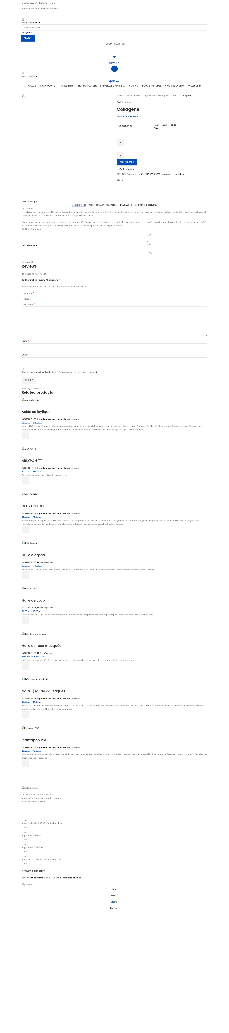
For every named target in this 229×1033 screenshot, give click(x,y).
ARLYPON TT (32, 460)
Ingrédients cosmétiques (156, 95)
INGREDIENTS (133, 95)
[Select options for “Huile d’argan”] (25, 575)
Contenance (125, 125)
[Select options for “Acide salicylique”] (25, 435)
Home (120, 95)
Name (25, 340)
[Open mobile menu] (114, 69)
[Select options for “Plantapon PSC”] (25, 763)
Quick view (25, 443)
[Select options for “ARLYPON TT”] (25, 481)
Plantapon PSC (35, 740)
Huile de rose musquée (41, 645)
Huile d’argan (33, 555)
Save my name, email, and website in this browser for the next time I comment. (60, 372)
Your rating (28, 292)
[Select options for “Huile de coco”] (25, 620)
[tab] (79, 205)
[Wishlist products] (114, 50)
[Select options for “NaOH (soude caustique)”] (25, 714)
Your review (28, 303)
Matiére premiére (71, 419)
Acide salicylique (36, 411)
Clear (156, 128)
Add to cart (127, 162)
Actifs (175, 95)
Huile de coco (33, 600)
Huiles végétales (45, 562)
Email (25, 354)
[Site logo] (32, 21)
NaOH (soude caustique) (43, 691)
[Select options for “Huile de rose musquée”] (25, 666)
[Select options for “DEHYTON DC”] (25, 529)
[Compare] (25, 405)
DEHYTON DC (33, 506)
